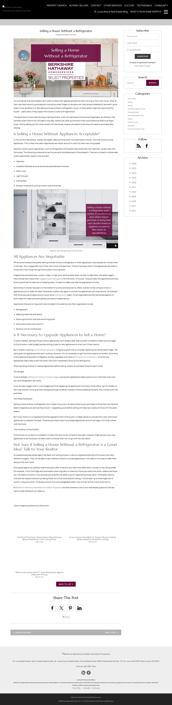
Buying (130, 105)
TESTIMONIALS (144, 5)
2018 (134, 201)
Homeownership (133, 112)
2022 (134, 182)
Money (130, 119)
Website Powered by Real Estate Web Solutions (86, 697)
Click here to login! (142, 66)
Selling (66, 617)
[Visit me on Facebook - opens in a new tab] (146, 145)
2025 (134, 168)
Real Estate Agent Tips (135, 115)
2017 (134, 206)
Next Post (110, 632)
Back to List (65, 584)
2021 (134, 187)
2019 (134, 196)
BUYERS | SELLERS (78, 5)
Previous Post (23, 632)
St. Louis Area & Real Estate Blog (111, 11)
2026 (134, 163)
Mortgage (131, 125)
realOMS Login (109, 701)
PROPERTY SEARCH (57, 5)
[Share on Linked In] (79, 608)
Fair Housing (95, 688)
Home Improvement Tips (136, 129)
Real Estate (132, 99)
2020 (134, 191)
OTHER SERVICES (113, 5)
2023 (134, 177)
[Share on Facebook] (52, 608)
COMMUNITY (161, 5)
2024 (134, 173)
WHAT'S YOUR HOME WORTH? (145, 11)
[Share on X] (61, 608)
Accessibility (87, 688)
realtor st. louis (133, 122)
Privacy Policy (77, 688)
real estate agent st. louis (136, 109)
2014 (134, 210)
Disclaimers (99, 701)
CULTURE (129, 5)
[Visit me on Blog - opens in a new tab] (138, 145)
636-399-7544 (89, 666)
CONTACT (96, 5)
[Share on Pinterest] (70, 608)
